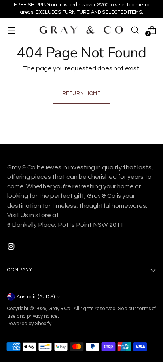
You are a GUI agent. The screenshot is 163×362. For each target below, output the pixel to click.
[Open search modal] (135, 30)
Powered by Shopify (29, 323)
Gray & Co (60, 308)
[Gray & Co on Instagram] (12, 248)
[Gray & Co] (80, 30)
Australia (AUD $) (36, 296)
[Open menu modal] (11, 30)
